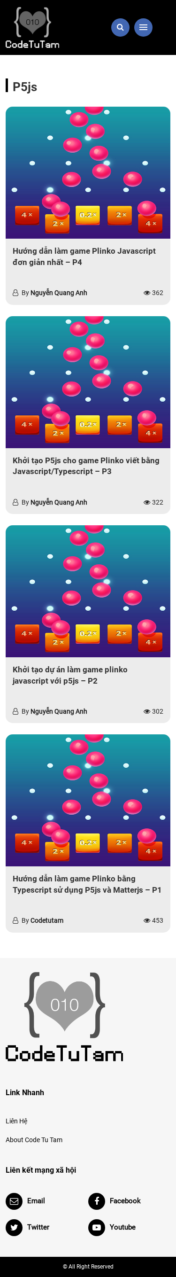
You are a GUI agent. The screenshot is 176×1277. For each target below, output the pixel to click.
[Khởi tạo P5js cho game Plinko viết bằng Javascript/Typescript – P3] (88, 382)
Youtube (123, 1227)
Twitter (38, 1227)
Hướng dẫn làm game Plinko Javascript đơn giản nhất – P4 (84, 256)
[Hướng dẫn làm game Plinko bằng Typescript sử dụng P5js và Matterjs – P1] (88, 800)
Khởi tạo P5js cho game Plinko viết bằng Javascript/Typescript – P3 (86, 466)
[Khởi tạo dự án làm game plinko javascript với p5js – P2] (88, 591)
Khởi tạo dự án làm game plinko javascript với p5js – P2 (70, 675)
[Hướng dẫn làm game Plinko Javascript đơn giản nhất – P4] (88, 173)
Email (36, 1201)
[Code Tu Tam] (44, 27)
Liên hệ (16, 1121)
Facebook (125, 1201)
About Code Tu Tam (34, 1140)
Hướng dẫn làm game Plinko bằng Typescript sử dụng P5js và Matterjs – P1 (87, 884)
